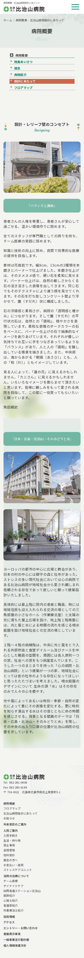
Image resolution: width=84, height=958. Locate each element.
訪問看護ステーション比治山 (21, 891)
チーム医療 (10, 881)
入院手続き (10, 835)
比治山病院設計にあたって (20, 813)
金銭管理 (9, 850)
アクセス (9, 922)
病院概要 (9, 803)
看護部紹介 (10, 905)
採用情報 (9, 917)
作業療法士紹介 (13, 910)
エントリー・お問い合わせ (20, 928)
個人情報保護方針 (14, 945)
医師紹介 (9, 895)
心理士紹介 (10, 900)
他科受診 (9, 855)
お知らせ (9, 818)
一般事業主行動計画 (16, 940)
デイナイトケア (13, 886)
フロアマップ (12, 808)
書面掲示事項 (12, 934)
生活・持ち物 (12, 840)
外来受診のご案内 (14, 824)
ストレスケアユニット (17, 870)
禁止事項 (9, 845)
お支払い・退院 (13, 865)
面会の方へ (10, 860)
